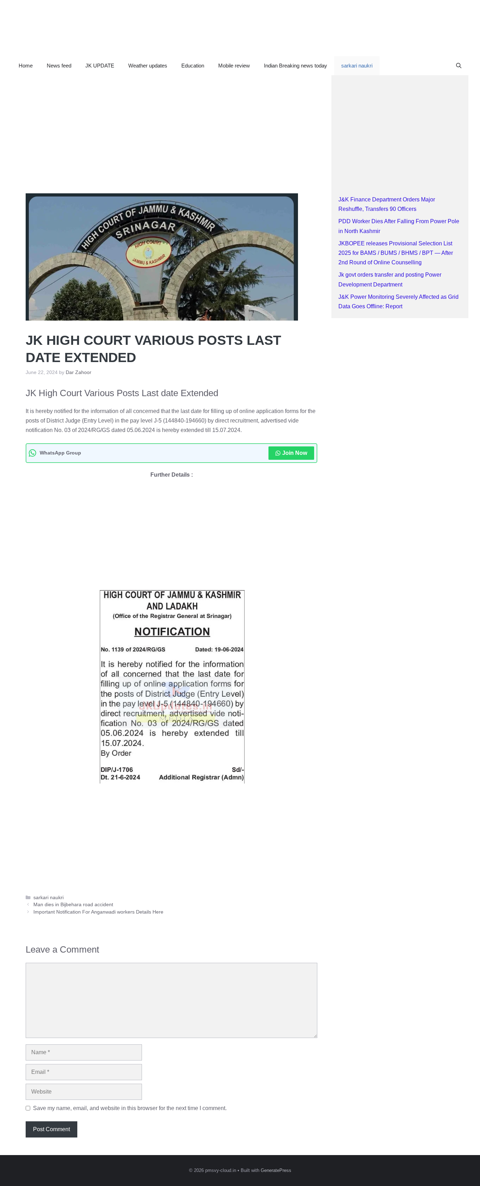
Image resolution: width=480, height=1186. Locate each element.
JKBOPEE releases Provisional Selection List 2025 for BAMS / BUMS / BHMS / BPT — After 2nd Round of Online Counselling (395, 252)
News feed (59, 66)
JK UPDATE (99, 66)
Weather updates (147, 66)
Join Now (294, 453)
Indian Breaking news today (295, 66)
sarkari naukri (356, 66)
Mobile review (234, 66)
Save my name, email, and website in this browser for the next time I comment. (130, 1108)
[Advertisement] (171, 127)
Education (192, 66)
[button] (458, 65)
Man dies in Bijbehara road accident (73, 904)
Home (26, 66)
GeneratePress (276, 1170)
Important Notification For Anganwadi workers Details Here (98, 912)
